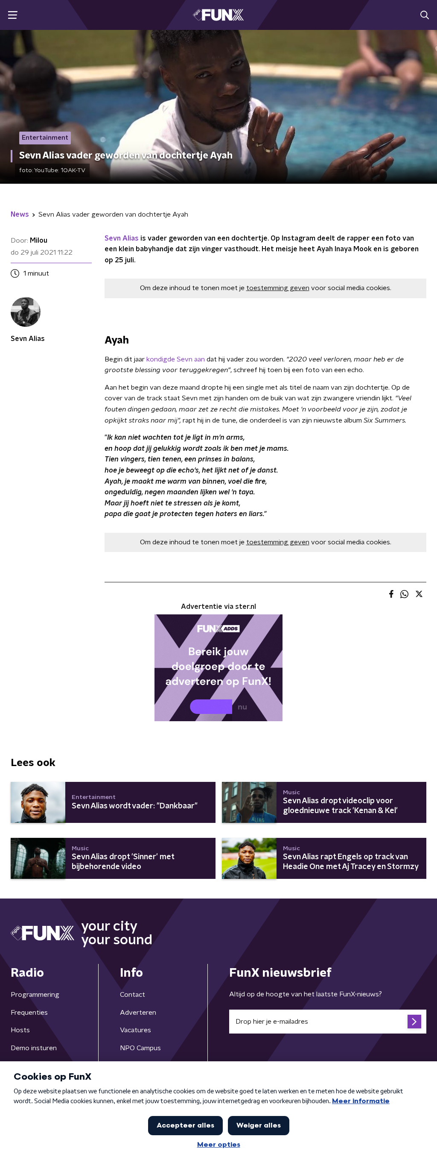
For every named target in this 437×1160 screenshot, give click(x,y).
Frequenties (29, 1012)
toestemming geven (277, 288)
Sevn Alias (122, 238)
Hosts (20, 1030)
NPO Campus (140, 1048)
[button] (12, 15)
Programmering (35, 994)
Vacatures (135, 1030)
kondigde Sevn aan (175, 359)
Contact (132, 994)
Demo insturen (34, 1048)
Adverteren (138, 1012)
